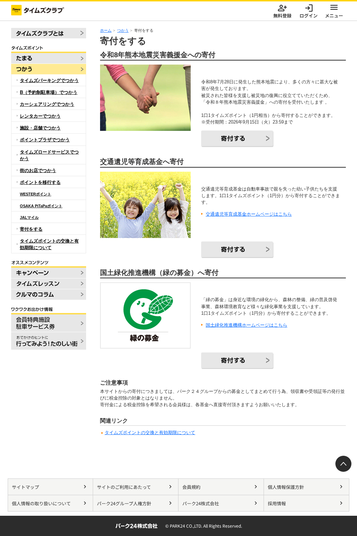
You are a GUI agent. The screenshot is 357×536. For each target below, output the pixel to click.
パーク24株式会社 (200, 503)
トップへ (343, 464)
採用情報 (277, 503)
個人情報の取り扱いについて (41, 503)
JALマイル (29, 217)
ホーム (106, 30)
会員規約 (191, 487)
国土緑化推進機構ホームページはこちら (246, 325)
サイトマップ (25, 487)
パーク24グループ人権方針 (124, 503)
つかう (123, 30)
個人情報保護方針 (286, 487)
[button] (334, 10)
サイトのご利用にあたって (124, 487)
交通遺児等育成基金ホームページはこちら (249, 214)
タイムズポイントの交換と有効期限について (150, 432)
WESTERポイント (35, 194)
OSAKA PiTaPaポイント (41, 206)
